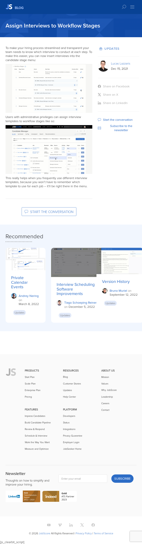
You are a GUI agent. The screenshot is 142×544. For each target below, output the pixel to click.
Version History (116, 281)
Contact (105, 409)
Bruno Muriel (118, 290)
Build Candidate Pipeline (38, 422)
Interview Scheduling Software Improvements (76, 289)
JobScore (44, 533)
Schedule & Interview (36, 435)
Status (66, 422)
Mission (105, 377)
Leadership (107, 396)
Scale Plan (30, 383)
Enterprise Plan (33, 390)
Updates (112, 48)
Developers (69, 416)
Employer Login (71, 442)
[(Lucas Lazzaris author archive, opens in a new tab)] (103, 70)
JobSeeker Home (72, 448)
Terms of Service (103, 533)
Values (104, 383)
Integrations (69, 429)
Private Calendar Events (19, 282)
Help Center (69, 396)
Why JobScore (109, 390)
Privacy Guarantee (72, 435)
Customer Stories (72, 383)
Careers (105, 403)
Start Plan (30, 377)
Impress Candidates (35, 416)
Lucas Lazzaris (120, 63)
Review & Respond (35, 429)
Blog (65, 376)
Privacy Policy (84, 533)
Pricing (28, 396)
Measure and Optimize (37, 448)
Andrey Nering (29, 296)
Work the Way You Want (37, 442)
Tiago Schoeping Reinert (80, 302)
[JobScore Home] (11, 372)
